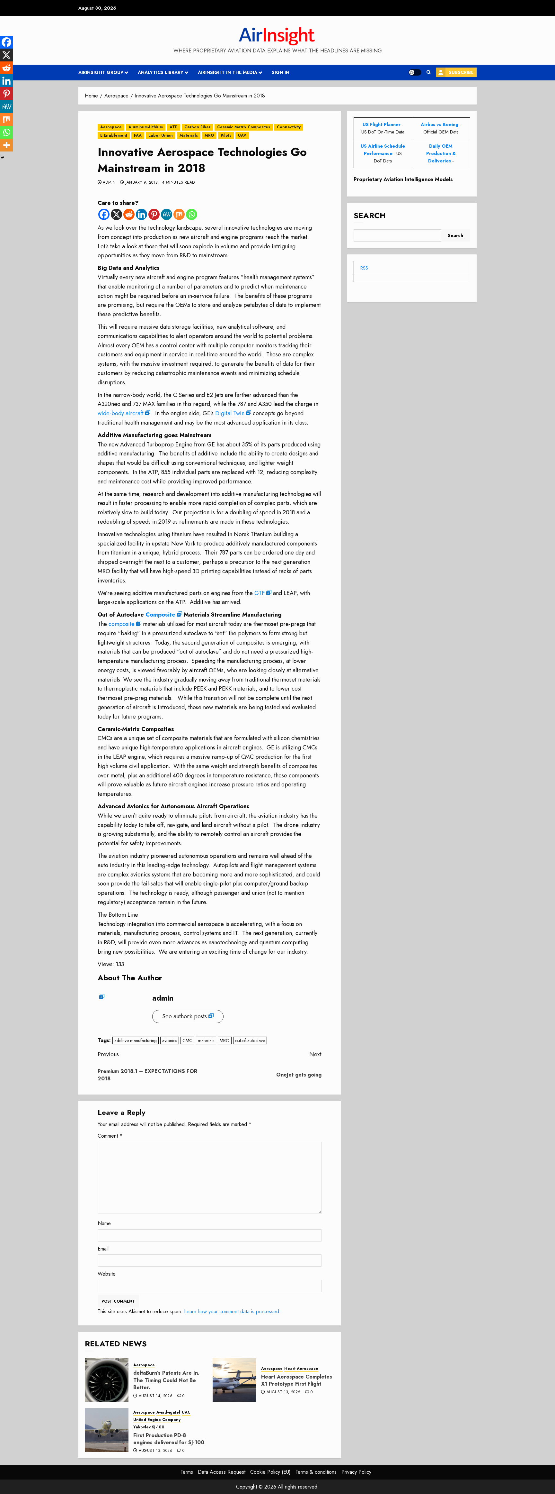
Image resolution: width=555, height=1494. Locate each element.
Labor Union (160, 135)
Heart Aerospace (301, 1368)
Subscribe (461, 72)
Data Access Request (221, 1472)
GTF (259, 593)
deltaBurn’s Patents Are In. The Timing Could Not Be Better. (166, 1380)
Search (370, 215)
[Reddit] (129, 214)
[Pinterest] (154, 214)
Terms (187, 1472)
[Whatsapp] (191, 214)
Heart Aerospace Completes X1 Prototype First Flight (296, 1380)
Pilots (226, 135)
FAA (138, 135)
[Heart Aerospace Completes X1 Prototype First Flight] (234, 1380)
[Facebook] (104, 214)
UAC (186, 1412)
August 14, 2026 (155, 1396)
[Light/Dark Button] (415, 72)
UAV (242, 135)
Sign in (280, 72)
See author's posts (184, 1016)
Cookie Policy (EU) (270, 1472)
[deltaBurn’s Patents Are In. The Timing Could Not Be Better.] (106, 1380)
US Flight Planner (382, 124)
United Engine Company (157, 1420)
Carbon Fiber (197, 127)
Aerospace (111, 127)
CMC (187, 1040)
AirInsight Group (100, 72)
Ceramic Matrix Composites (243, 127)
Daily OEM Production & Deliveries (441, 153)
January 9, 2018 (142, 182)
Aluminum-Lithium (145, 127)
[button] (429, 72)
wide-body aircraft (121, 413)
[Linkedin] (141, 214)
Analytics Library (160, 72)
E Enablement (113, 135)
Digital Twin (229, 413)
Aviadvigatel (168, 1412)
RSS (364, 268)
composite (122, 624)
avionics (169, 1040)
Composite (160, 614)
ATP (174, 127)
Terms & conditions (316, 1472)
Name (104, 1223)
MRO (209, 135)
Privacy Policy (356, 1472)
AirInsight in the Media (227, 72)
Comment (110, 1136)
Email (103, 1248)
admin (109, 182)
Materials (189, 135)
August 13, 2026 (283, 1392)
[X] (116, 214)
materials (206, 1040)
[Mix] (179, 214)
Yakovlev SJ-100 (148, 1427)
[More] (6, 145)
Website (107, 1274)
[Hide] (2, 157)
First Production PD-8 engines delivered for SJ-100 (168, 1439)
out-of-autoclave (250, 1040)
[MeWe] (166, 214)
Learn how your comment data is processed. (232, 1311)
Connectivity (289, 127)
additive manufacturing (135, 1040)
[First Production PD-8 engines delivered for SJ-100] (106, 1430)
